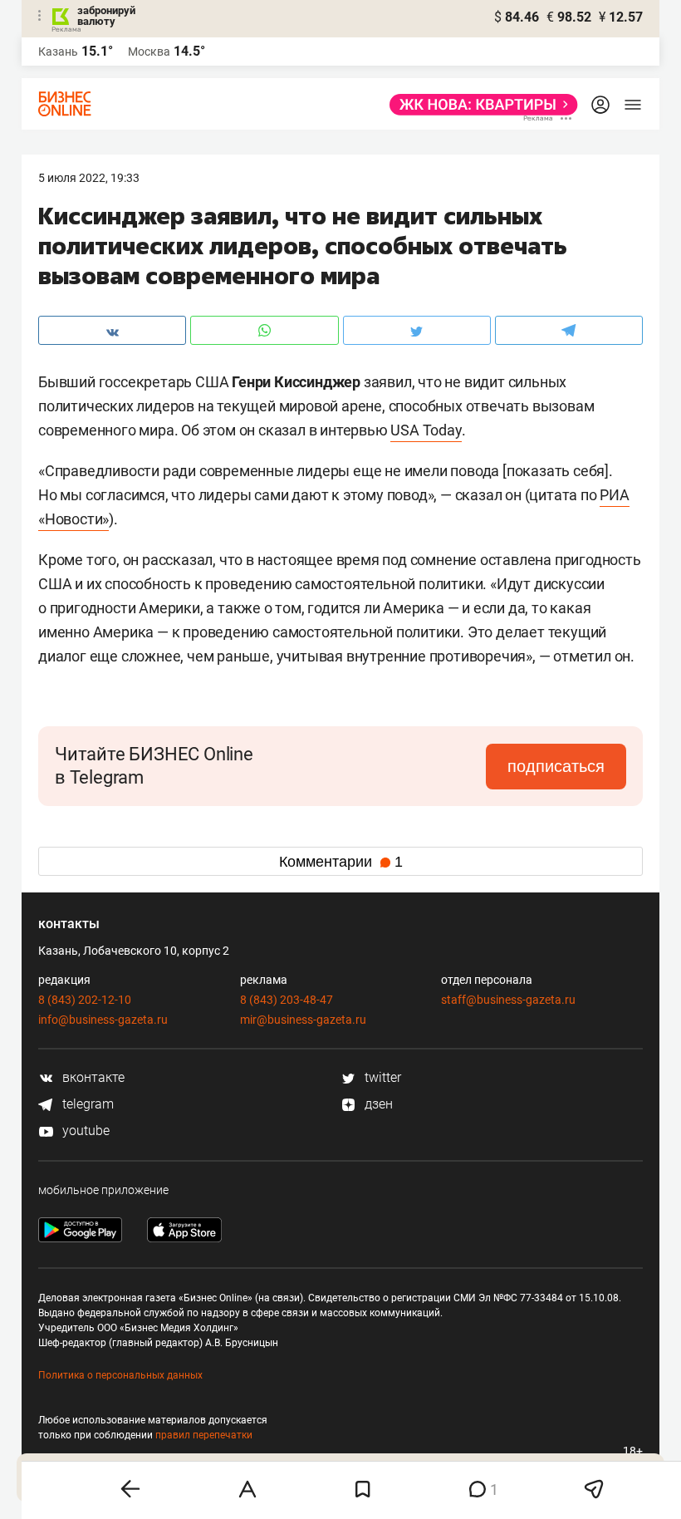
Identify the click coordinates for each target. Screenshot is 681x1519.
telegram (86, 1104)
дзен (377, 1104)
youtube (84, 1130)
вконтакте (92, 1077)
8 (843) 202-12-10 (84, 999)
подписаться (556, 766)
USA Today (425, 430)
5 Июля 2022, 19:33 (89, 177)
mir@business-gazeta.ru (303, 1019)
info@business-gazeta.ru (103, 1019)
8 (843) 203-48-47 (286, 999)
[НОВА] (479, 105)
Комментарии (341, 861)
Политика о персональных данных (120, 1375)
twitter (381, 1077)
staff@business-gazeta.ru (508, 999)
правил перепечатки (203, 1435)
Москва (149, 51)
